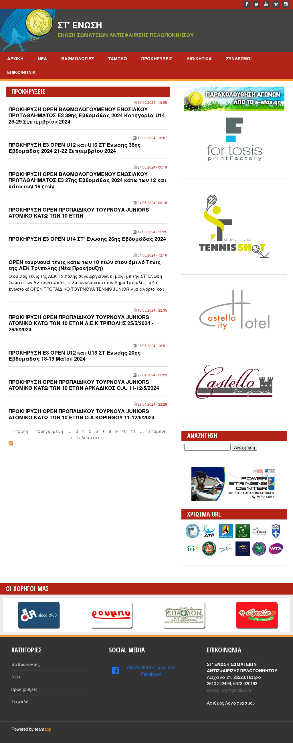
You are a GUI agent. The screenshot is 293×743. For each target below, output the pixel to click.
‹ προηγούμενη (47, 431)
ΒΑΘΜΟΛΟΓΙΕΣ (77, 58)
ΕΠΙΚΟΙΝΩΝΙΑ (21, 72)
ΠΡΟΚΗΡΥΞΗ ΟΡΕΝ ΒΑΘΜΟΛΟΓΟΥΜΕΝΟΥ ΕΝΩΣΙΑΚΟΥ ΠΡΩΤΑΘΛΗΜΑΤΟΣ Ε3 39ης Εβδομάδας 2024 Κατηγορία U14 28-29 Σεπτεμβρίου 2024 (87, 115)
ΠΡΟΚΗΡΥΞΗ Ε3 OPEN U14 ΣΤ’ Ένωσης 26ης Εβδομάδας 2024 (87, 239)
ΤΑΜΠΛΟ (117, 58)
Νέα (16, 676)
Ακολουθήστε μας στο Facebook (151, 670)
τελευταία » (90, 437)
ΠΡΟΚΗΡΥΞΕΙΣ (156, 58)
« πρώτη (19, 431)
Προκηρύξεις (24, 689)
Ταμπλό (19, 701)
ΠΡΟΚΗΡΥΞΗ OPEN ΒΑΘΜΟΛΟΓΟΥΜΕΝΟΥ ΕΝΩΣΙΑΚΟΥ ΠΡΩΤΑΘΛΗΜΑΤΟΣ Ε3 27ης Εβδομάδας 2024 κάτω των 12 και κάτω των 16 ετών (88, 180)
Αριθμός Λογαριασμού (231, 703)
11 (133, 431)
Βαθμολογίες (25, 664)
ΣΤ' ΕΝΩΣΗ (80, 25)
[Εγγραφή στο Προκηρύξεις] (11, 444)
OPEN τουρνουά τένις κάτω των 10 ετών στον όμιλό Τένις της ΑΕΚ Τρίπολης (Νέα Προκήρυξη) (85, 265)
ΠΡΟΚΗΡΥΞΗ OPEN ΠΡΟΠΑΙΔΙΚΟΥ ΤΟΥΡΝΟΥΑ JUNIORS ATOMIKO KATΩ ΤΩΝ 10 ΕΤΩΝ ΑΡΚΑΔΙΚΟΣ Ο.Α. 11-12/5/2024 (84, 385)
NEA (42, 58)
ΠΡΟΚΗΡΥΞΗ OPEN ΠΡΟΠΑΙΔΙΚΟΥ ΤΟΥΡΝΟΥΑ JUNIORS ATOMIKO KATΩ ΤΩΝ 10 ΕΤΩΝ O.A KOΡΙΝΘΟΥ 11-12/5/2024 (82, 414)
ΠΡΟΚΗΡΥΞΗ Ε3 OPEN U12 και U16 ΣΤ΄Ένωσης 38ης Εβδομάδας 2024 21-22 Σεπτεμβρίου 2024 (75, 148)
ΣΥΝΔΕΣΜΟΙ (239, 58)
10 (124, 431)
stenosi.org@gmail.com (229, 690)
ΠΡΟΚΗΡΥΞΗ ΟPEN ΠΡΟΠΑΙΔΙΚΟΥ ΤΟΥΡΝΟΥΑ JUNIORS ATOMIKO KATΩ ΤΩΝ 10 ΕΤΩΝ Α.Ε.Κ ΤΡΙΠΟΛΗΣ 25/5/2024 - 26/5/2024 (81, 323)
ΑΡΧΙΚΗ (15, 58)
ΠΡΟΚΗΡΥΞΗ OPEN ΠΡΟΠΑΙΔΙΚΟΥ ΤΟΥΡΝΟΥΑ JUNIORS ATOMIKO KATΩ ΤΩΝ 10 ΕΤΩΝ (79, 213)
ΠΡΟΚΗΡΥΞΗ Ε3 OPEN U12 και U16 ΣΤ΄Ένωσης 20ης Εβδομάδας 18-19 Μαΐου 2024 (75, 356)
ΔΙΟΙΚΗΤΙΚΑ (199, 58)
